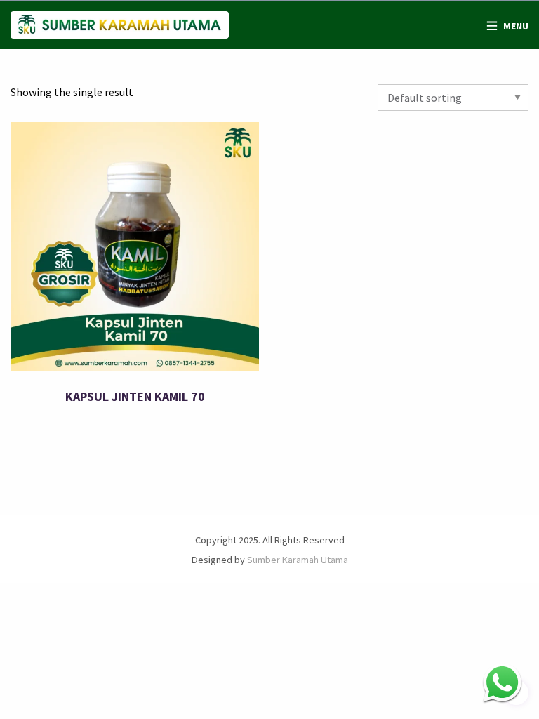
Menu (515, 26)
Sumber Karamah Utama (297, 559)
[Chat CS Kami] (502, 682)
